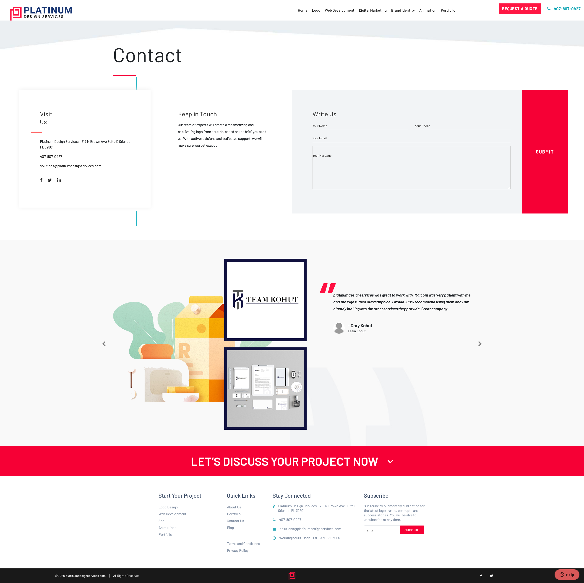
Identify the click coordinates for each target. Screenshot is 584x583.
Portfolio (448, 10)
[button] (104, 344)
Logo (316, 10)
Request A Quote (519, 8)
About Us (234, 507)
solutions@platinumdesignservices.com (71, 166)
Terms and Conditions (243, 543)
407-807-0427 (51, 156)
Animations (167, 527)
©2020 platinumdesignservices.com (80, 576)
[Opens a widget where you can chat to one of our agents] (566, 575)
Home (303, 10)
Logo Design (168, 507)
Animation (427, 10)
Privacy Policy (237, 550)
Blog (230, 527)
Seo (161, 520)
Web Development (340, 10)
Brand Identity (403, 10)
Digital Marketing (373, 10)
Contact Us (235, 520)
